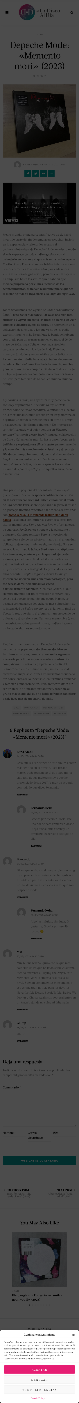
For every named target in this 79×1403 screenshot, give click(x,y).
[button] (73, 1334)
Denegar (39, 1379)
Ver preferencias (39, 1389)
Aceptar (39, 1369)
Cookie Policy (38, 1398)
